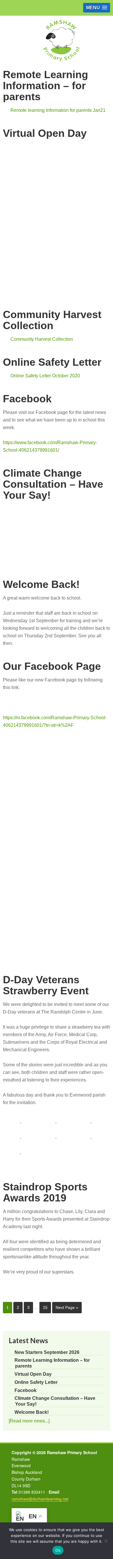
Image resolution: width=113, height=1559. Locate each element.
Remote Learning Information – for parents (45, 86)
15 (45, 1307)
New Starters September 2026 (46, 1352)
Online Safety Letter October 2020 (45, 375)
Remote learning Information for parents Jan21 (57, 110)
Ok (58, 1550)
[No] (106, 1541)
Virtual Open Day (45, 133)
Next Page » (67, 1307)
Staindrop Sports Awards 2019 (45, 1192)
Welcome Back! (41, 584)
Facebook (27, 399)
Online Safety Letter (52, 362)
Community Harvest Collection (52, 319)
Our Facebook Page (52, 666)
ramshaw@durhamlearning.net (40, 1499)
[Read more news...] (29, 1420)
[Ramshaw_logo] (61, 64)
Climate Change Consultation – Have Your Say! (53, 484)
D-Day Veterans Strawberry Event (46, 985)
